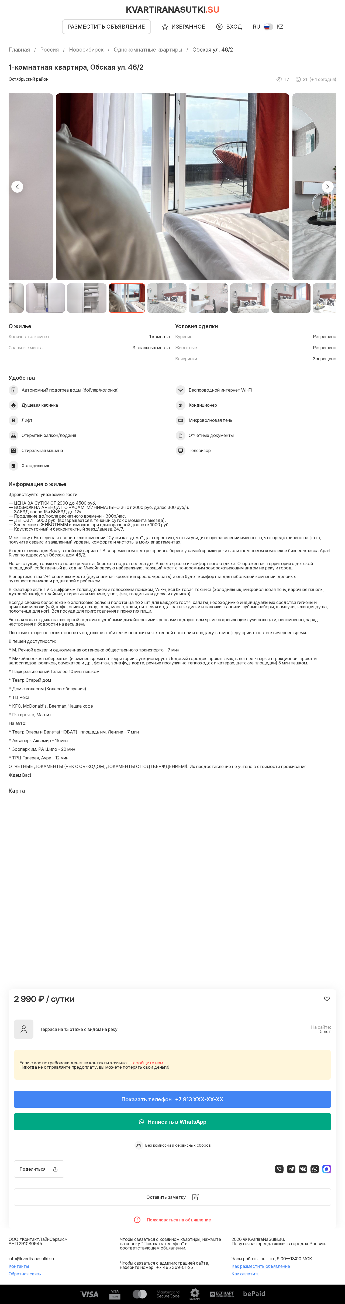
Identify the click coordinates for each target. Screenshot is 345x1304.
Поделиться (33, 1169)
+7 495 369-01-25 (174, 1267)
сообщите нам (148, 1062)
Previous (17, 187)
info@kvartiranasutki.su (31, 1259)
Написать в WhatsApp (177, 1122)
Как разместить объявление (261, 1266)
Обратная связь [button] (25, 1274)
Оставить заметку (166, 1197)
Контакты (19, 1266)
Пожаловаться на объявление (179, 1219)
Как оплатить (246, 1274)
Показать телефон (172, 1099)
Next (328, 187)
